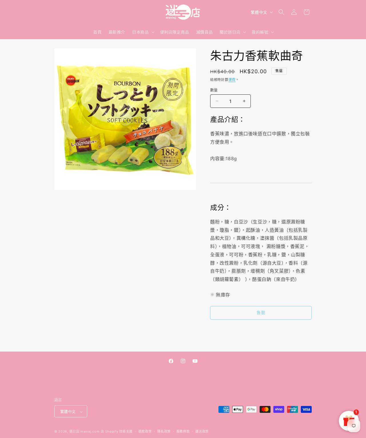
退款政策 (145, 431)
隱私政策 (164, 431)
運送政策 (202, 431)
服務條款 (183, 431)
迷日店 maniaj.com (84, 432)
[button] (142, 32)
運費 (232, 80)
